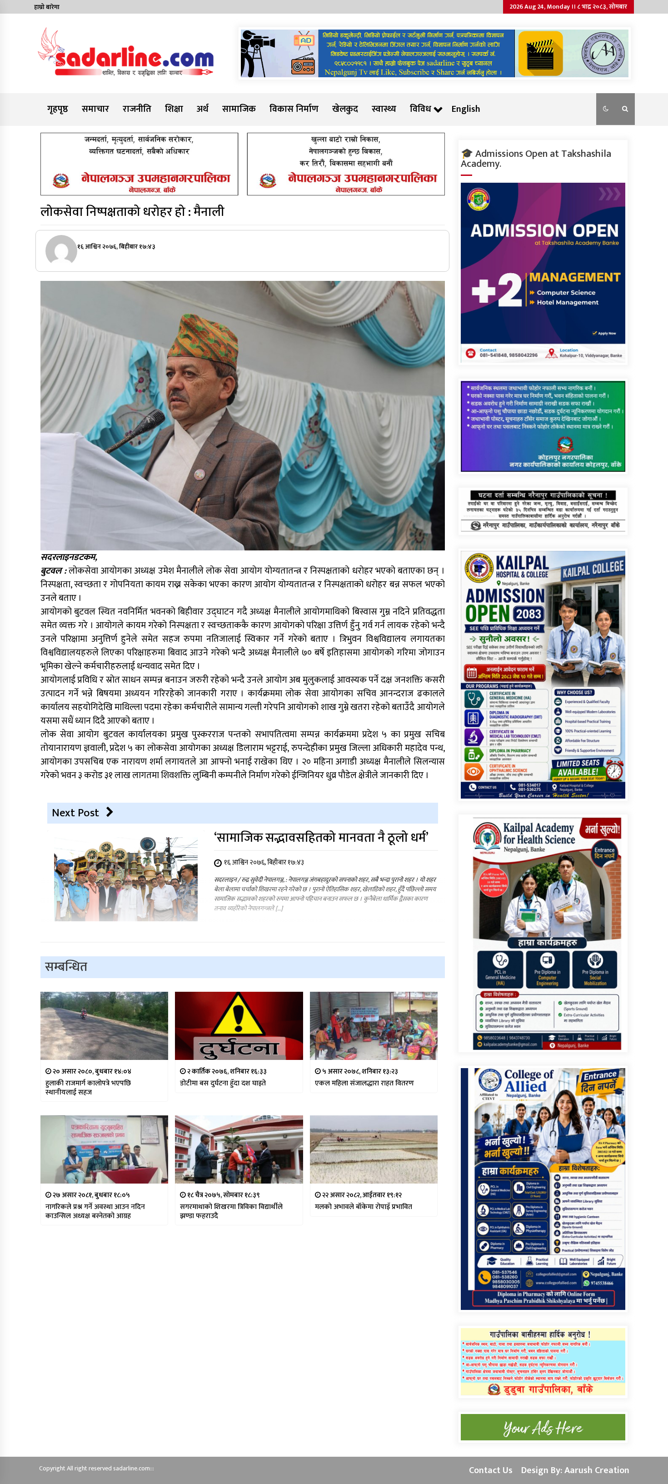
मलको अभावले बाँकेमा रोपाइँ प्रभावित (363, 1207)
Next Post (75, 813)
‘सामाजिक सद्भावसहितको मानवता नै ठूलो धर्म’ (321, 838)
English (466, 109)
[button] (605, 109)
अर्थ (203, 109)
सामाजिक (239, 109)
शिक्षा (174, 109)
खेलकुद (345, 109)
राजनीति (137, 109)
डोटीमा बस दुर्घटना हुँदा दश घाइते (223, 1083)
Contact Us (491, 1470)
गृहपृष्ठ (57, 109)
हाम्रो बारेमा (47, 7)
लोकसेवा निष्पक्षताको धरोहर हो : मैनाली (132, 212)
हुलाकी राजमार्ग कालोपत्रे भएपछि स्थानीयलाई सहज (88, 1087)
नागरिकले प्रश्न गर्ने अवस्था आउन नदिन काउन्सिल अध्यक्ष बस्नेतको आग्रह (95, 1211)
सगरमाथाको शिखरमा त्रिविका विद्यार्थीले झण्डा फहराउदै (231, 1211)
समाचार (95, 109)
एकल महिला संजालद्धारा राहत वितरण (364, 1083)
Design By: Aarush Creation (575, 1470)
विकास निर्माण (294, 109)
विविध (420, 109)
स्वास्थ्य (384, 109)
